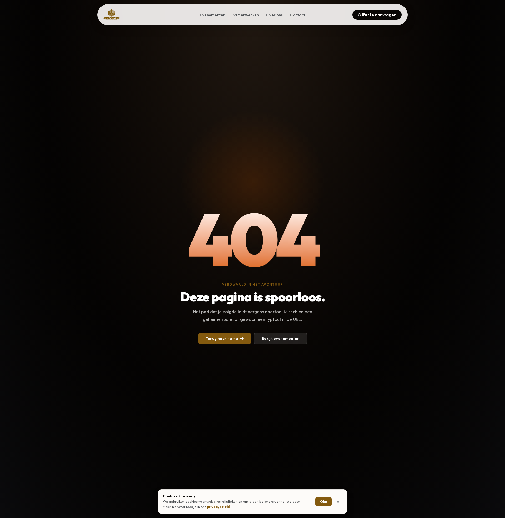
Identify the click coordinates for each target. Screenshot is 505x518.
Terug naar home (222, 338)
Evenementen (212, 14)
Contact (297, 14)
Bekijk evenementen (280, 338)
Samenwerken (246, 14)
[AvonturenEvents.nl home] (111, 15)
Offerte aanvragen (377, 14)
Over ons (274, 14)
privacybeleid (218, 507)
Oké (323, 502)
